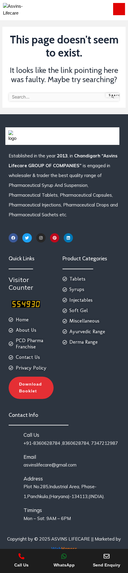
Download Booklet (30, 387)
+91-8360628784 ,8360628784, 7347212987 (71, 443)
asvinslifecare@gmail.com (50, 465)
